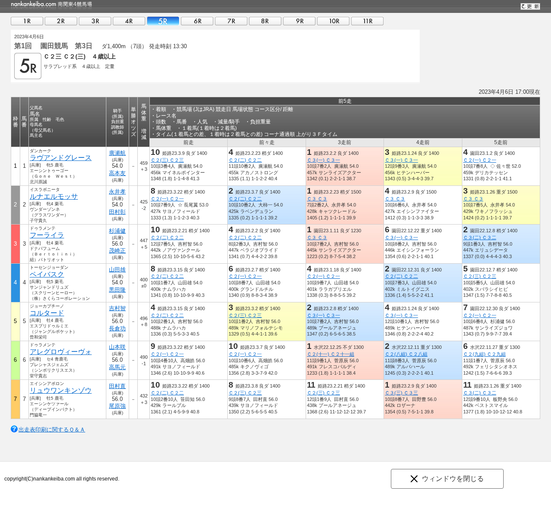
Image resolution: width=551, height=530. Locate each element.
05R (163, 20)
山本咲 (117, 347)
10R (333, 20)
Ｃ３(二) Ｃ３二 (479, 237)
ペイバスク (47, 274)
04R (129, 20)
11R (367, 20)
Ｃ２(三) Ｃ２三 (167, 160)
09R (299, 20)
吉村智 (117, 308)
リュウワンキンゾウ (61, 390)
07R (231, 20)
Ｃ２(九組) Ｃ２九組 (484, 354)
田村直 (117, 386)
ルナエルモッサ (54, 196)
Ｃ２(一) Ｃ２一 (479, 160)
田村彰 (117, 212)
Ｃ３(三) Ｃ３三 (401, 392)
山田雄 (117, 269)
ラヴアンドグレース (61, 157)
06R (197, 20)
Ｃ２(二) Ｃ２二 (245, 160)
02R (61, 20)
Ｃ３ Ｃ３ (317, 198)
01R (27, 20)
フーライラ (47, 235)
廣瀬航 (117, 153)
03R (95, 20)
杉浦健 (117, 231)
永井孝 (117, 191)
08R (265, 20)
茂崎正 (117, 250)
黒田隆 (117, 290)
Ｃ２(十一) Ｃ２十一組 (330, 354)
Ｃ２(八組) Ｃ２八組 (406, 354)
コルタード (47, 313)
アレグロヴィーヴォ (61, 351)
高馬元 (117, 367)
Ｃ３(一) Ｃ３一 (323, 160)
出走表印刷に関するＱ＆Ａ (52, 429)
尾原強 (117, 406)
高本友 (117, 173)
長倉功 (117, 328)
